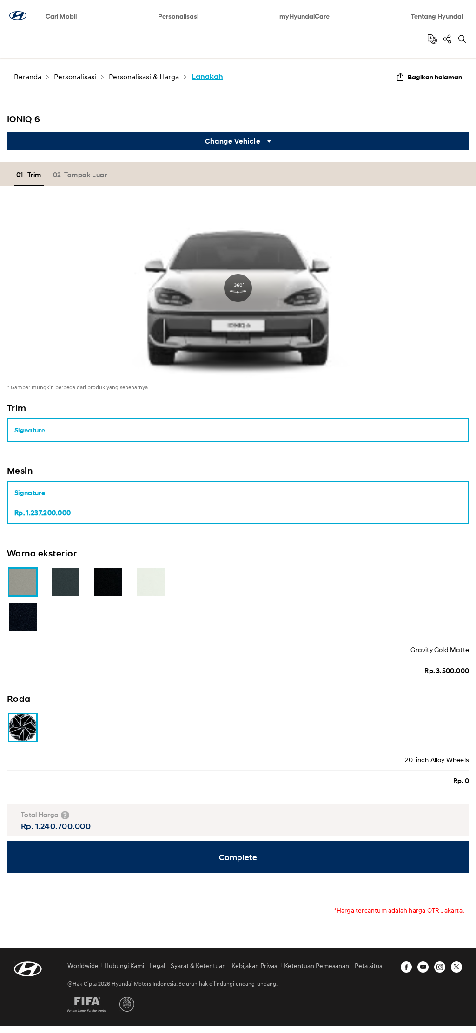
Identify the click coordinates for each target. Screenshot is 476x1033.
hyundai (17, 15)
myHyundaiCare (304, 16)
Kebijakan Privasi (254, 965)
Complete (238, 857)
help (65, 815)
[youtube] (423, 967)
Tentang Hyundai (437, 16)
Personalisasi (178, 16)
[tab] (30, 174)
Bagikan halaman (435, 77)
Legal (157, 965)
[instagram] (439, 967)
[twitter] (456, 967)
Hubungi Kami (124, 965)
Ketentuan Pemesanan (316, 965)
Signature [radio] (29, 430)
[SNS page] (447, 39)
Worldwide (83, 965)
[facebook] (406, 967)
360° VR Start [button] (238, 288)
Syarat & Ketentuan (198, 965)
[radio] (231, 502)
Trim (34, 174)
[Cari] (462, 39)
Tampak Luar (85, 174)
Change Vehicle (232, 141)
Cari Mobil (61, 16)
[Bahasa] (432, 39)
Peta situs (368, 965)
